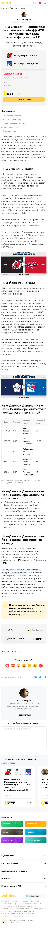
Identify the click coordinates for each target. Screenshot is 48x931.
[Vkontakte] (35, 677)
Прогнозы (13, 8)
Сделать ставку (24, 99)
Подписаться (25, 715)
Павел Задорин (24, 20)
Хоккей (22, 8)
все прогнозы (8, 763)
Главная (4, 8)
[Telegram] (44, 677)
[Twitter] (40, 677)
